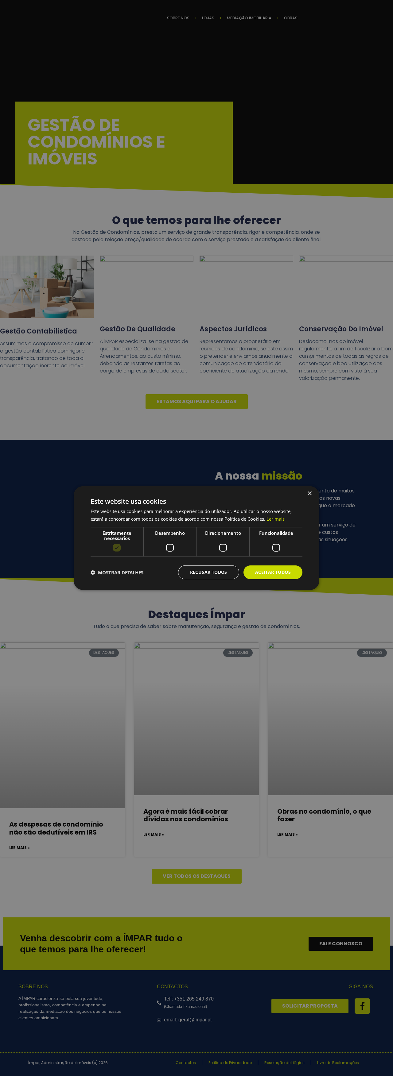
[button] (117, 572)
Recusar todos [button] (208, 572)
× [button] (309, 493)
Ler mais (276, 518)
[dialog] (196, 538)
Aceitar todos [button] (273, 572)
